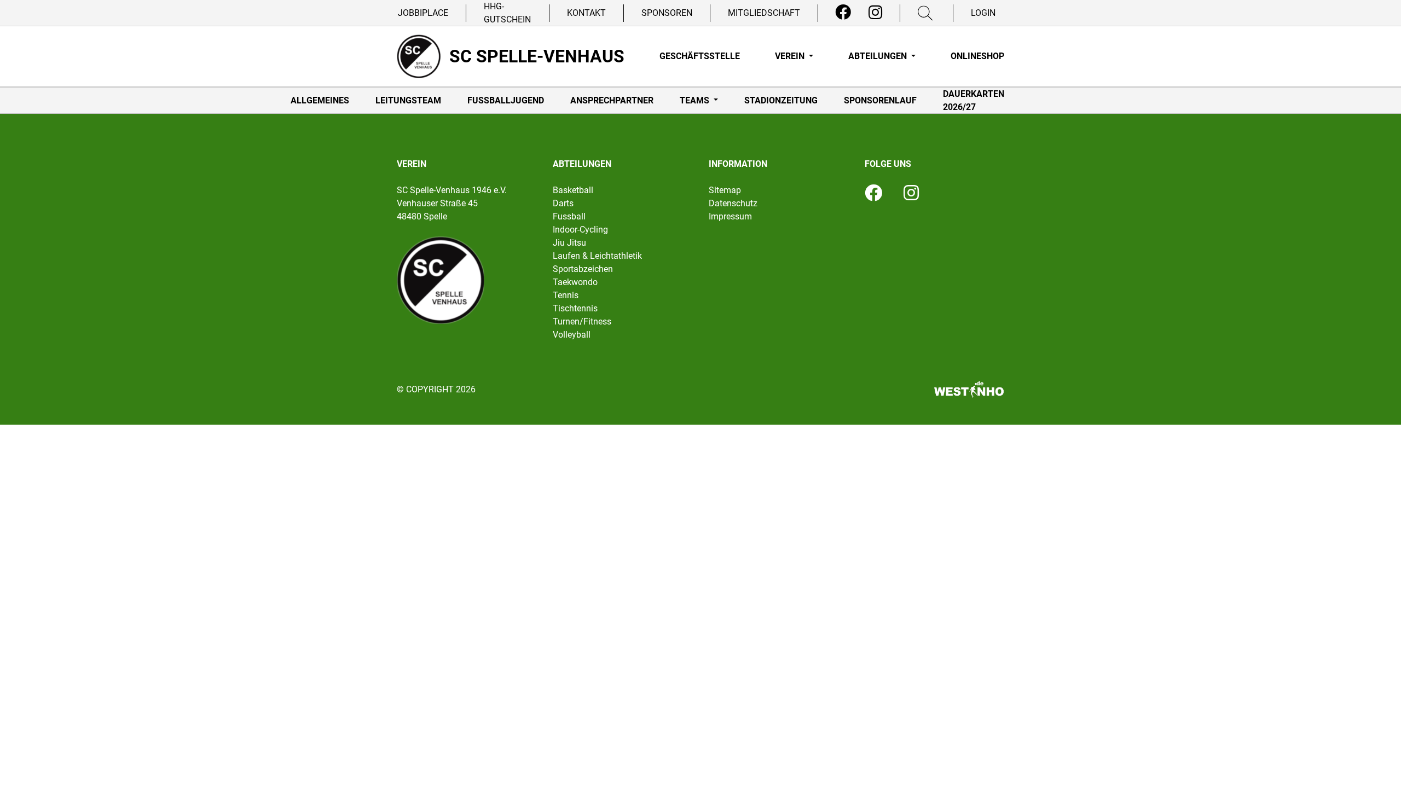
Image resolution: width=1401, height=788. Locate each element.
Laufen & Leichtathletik (597, 256)
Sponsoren (666, 13)
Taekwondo (575, 282)
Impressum (730, 216)
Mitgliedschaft (764, 13)
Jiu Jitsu (569, 242)
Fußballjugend (505, 100)
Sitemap (725, 190)
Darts (563, 203)
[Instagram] (875, 12)
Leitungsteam (408, 100)
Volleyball (571, 334)
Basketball (573, 190)
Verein (791, 56)
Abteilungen (878, 56)
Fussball (569, 216)
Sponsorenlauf (880, 100)
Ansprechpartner (611, 100)
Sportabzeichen (583, 269)
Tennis (565, 295)
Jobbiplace (423, 13)
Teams (695, 100)
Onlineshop (977, 56)
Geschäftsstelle (699, 56)
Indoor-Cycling (580, 229)
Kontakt (586, 13)
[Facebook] (843, 12)
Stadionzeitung (781, 100)
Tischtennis (575, 308)
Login (983, 13)
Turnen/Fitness (582, 321)
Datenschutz (733, 203)
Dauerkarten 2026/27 (973, 100)
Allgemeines (320, 100)
